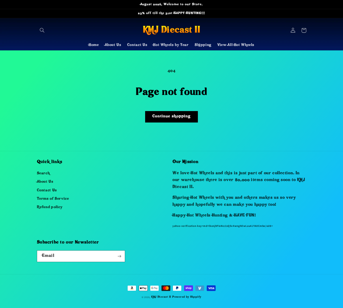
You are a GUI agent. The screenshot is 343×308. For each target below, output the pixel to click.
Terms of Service (53, 199)
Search (43, 174)
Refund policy (50, 207)
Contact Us (47, 191)
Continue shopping (171, 116)
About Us (45, 182)
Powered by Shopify (186, 297)
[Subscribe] (119, 256)
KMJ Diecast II (161, 297)
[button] (42, 30)
